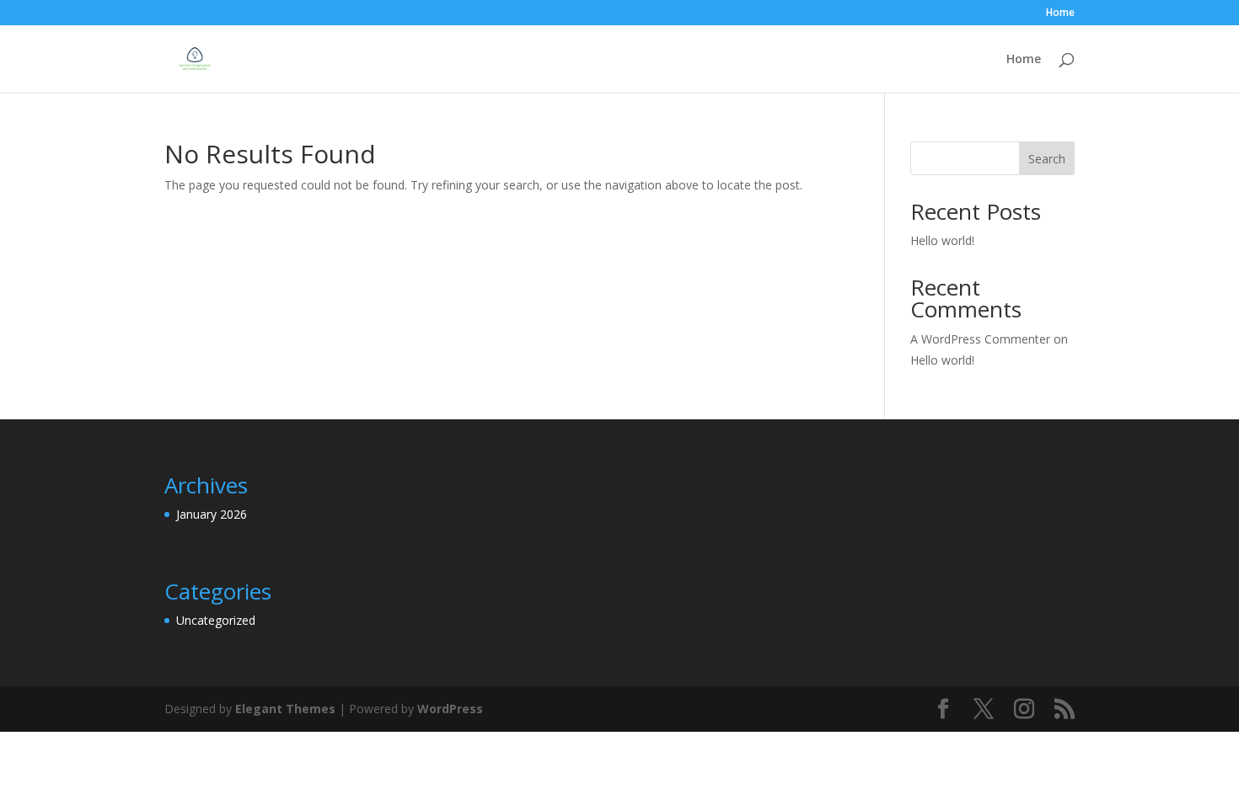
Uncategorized (215, 620)
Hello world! (942, 240)
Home (1060, 13)
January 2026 (211, 514)
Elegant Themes (285, 709)
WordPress (450, 709)
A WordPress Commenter (980, 339)
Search (1046, 159)
